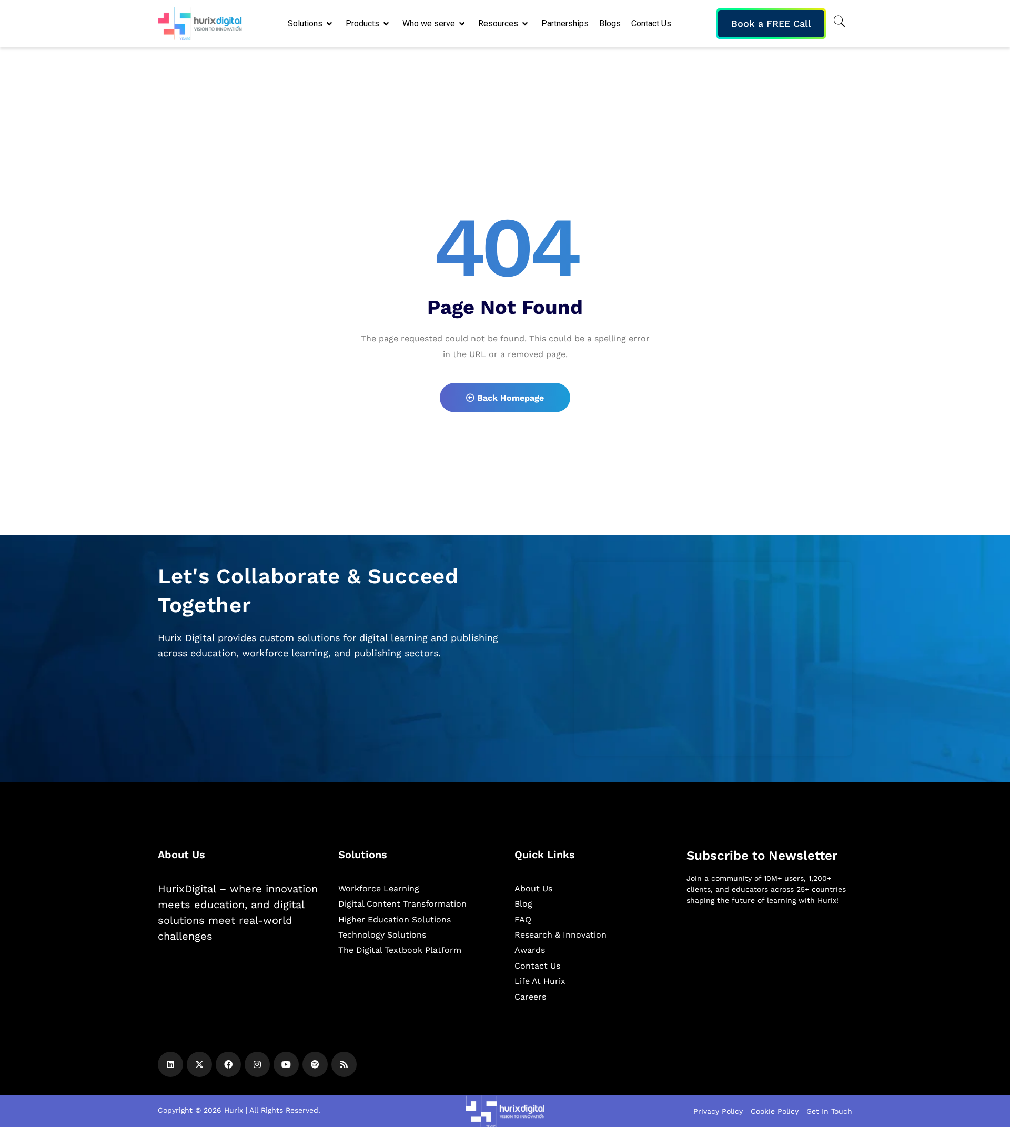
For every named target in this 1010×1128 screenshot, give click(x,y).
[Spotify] (315, 1064)
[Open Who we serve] (463, 23)
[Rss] (344, 1064)
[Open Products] (387, 23)
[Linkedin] (170, 1064)
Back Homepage (509, 398)
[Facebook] (228, 1064)
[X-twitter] (199, 1064)
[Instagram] (257, 1064)
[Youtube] (286, 1064)
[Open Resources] (526, 23)
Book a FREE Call (771, 23)
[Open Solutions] (330, 23)
